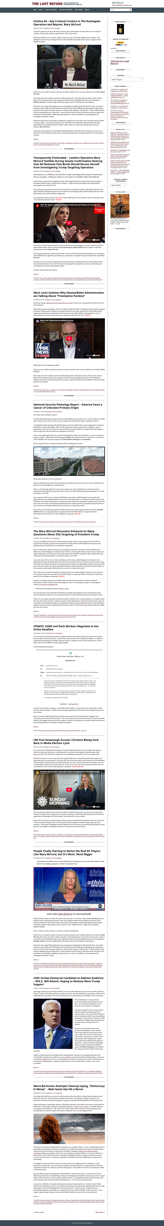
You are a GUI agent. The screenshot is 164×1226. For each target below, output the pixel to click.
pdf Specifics (73, 704)
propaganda (89, 279)
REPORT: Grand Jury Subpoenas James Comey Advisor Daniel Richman (119, 156)
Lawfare (35, 279)
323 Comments (56, 299)
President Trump (87, 143)
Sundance (47, 28)
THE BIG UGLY (66, 967)
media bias (69, 143)
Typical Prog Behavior (77, 967)
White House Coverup (53, 145)
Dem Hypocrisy (58, 615)
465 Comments (57, 858)
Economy (42, 730)
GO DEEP (78, 100)
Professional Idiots (79, 279)
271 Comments (57, 633)
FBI (93, 390)
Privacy (87, 10)
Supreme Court (90, 836)
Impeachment (96, 278)
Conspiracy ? (53, 390)
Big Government (53, 278)
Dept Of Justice (61, 143)
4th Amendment (54, 963)
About (41, 10)
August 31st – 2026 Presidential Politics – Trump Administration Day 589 (119, 95)
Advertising (79, 10)
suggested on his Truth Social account (59, 303)
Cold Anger (53, 834)
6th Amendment (64, 963)
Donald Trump (87, 278)
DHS (68, 965)
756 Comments (57, 1093)
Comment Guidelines (66, 10)
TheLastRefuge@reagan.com (122, 5)
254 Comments (55, 747)
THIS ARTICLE (65, 914)
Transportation (57, 730)
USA (74, 617)
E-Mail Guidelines (51, 10)
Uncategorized (41, 145)
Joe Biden (42, 836)
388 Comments (57, 411)
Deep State (53, 143)
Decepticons (45, 143)
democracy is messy (81, 1106)
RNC (75, 1073)
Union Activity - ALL (78, 730)
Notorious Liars (77, 143)
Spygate (95, 143)
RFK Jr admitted (43, 1059)
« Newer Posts (38, 1212)
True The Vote (37, 391)
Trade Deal (48, 730)
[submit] (130, 10)
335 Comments (55, 538)
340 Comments (55, 28)
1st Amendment (44, 963)
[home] (57, 3)
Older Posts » (100, 1212)
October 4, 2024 (63, 588)
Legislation (42, 279)
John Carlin (40, 123)
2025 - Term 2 (43, 278)
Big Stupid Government (87, 963)
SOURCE (63, 704)
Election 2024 (87, 390)
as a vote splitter (65, 1057)
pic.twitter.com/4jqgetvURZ (48, 584)
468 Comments (55, 171)
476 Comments (55, 988)
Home (35, 10)
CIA (40, 143)
